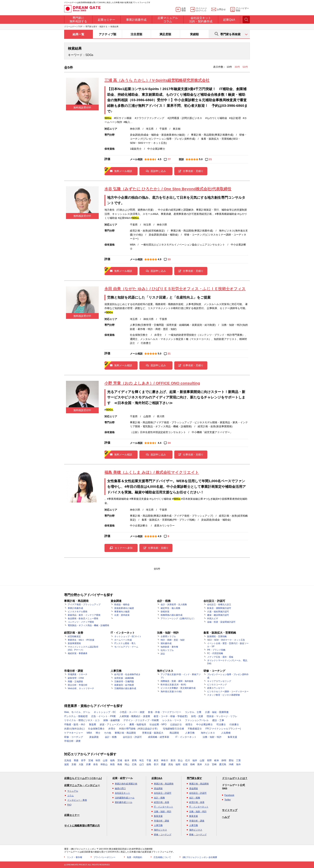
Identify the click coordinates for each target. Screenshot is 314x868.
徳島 (148, 764)
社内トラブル (167, 650)
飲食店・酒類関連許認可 (219, 608)
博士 (98, 732)
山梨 (202, 760)
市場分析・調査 (72, 741)
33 (169, 259)
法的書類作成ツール (124, 797)
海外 (238, 764)
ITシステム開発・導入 (125, 643)
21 (210, 159)
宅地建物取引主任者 (173, 728)
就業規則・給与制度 (124, 685)
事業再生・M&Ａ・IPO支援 (81, 640)
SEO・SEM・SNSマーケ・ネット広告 (226, 640)
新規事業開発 (74, 643)
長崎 (192, 764)
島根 (119, 764)
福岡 (178, 764)
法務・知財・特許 (212, 737)
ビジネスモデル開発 (77, 611)
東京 (156, 760)
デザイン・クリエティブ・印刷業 (141, 720)
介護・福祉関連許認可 (218, 611)
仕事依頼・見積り (193, 171)
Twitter (227, 799)
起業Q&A (157, 778)
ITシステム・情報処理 (76, 716)
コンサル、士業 (193, 712)
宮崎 (214, 764)
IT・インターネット (185, 737)
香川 (156, 764)
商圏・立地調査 (75, 681)
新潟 (173, 760)
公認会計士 (176, 724)
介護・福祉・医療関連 (217, 712)
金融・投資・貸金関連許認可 (221, 622)
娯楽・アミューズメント (113, 724)
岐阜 (216, 760)
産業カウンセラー (216, 688)
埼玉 (141, 760)
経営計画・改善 (161, 802)
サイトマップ (229, 810)
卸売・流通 (197, 716)
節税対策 (165, 611)
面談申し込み (158, 171)
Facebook (229, 795)
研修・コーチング (73, 737)
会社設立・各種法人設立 (219, 604)
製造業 (92, 724)
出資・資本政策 (122, 615)
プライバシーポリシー (104, 857)
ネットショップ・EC (105, 712)
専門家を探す (194, 778)
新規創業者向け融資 (124, 608)
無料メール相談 (123, 171)
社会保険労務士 (96, 728)
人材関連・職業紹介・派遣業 (134, 716)
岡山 (127, 764)
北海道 (67, 760)
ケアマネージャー (73, 732)
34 (169, 442)
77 (169, 159)
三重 (238, 760)
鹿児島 (222, 764)
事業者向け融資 (122, 611)
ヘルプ (226, 817)
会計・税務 (111, 737)
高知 (170, 764)
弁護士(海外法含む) (74, 728)
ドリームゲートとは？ (234, 778)
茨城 (119, 760)
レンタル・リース (171, 720)
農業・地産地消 (137, 724)
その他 (107, 732)
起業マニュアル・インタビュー (82, 785)
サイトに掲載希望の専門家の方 (82, 825)
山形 (105, 760)
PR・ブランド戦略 (216, 650)
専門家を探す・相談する (96, 26)
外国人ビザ (212, 618)
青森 (76, 760)
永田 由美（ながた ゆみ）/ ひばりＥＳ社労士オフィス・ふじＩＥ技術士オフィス (175, 289)
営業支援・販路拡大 (152, 732)
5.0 (201, 159)
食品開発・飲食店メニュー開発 (83, 618)
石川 (187, 760)
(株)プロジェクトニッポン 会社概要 (199, 857)
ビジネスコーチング (217, 684)
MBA (89, 732)
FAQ (69, 805)
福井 (194, 760)
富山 (180, 760)
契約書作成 (166, 643)
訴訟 (163, 653)
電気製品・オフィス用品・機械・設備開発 (88, 625)
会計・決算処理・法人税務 (174, 604)
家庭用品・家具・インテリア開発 (84, 615)
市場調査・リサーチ (77, 674)
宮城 (90, 760)
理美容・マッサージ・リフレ (222, 716)
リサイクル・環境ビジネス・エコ (82, 720)
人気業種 (226, 732)
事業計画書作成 (75, 608)
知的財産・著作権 (169, 647)
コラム (70, 795)
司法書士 (221, 724)
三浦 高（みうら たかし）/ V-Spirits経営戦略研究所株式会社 (157, 80)
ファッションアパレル (197, 720)
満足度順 (165, 34)
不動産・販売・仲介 (74, 724)
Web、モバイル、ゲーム (77, 712)
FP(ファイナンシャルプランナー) (223, 728)
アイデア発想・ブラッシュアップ (84, 604)
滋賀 (66, 764)
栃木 (127, 760)
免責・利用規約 (134, 857)
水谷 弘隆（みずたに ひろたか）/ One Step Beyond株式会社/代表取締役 (167, 189)
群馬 (134, 760)
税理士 (189, 724)
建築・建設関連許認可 (218, 615)
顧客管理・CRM (76, 678)
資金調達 (94, 737)
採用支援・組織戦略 (124, 678)
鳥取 (112, 764)
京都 (73, 764)
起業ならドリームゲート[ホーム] (83, 778)
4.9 (159, 259)
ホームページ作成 (123, 640)
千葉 (148, 760)
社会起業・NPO (158, 724)
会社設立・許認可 (132, 737)
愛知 (231, 760)
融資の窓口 (120, 788)
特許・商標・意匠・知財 (173, 640)
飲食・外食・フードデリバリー (164, 712)
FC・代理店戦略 (215, 653)
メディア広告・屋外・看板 (220, 657)
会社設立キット (122, 793)
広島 (134, 764)
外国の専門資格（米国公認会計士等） (139, 728)
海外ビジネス (208, 732)
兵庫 (88, 764)
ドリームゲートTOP (73, 26)
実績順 (194, 34)
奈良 (95, 764)
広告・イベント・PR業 (103, 716)
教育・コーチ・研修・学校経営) (171, 716)
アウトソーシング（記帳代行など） (178, 618)
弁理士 (111, 728)
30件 (238, 66)
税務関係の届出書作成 (171, 615)
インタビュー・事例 (77, 800)
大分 (207, 764)
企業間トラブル (168, 636)
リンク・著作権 (74, 857)
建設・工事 (218, 720)
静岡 (224, 760)
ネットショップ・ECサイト (127, 636)
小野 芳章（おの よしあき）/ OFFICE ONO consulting (152, 383)
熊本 (199, 764)
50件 (245, 66)
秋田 (98, 760)
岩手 (83, 760)
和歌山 (104, 764)
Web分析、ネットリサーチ (81, 688)
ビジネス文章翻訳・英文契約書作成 (178, 688)
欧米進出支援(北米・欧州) (173, 684)
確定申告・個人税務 (170, 608)
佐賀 (185, 764)
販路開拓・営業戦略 (217, 636)
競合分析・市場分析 (77, 685)
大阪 (81, 764)
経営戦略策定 (74, 636)
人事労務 (190, 732)
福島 (112, 760)
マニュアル (72, 791)
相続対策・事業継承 (77, 653)
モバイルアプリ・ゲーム (126, 647)
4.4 (159, 442)
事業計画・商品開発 (125, 732)
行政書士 (234, 724)
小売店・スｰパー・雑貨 (132, 712)
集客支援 (232, 737)
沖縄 (231, 764)
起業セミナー (72, 815)
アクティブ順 (107, 34)
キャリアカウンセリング (219, 681)
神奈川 (164, 760)
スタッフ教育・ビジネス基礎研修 (223, 695)
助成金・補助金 (122, 604)
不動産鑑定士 (195, 728)
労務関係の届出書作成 (125, 688)
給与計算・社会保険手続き (127, 674)
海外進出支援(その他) (171, 691)
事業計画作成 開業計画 (126, 783)
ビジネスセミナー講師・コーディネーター (228, 691)
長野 (209, 760)
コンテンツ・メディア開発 (81, 622)
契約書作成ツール (123, 802)
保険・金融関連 (111, 720)
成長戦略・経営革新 (158, 737)
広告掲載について (162, 857)
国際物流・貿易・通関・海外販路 (177, 681)
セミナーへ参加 (123, 547)
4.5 (159, 159)
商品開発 (174, 732)
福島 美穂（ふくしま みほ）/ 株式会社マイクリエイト (151, 472)
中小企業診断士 (204, 724)
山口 (141, 764)
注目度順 (136, 34)
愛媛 (163, 764)
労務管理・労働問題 (124, 681)
